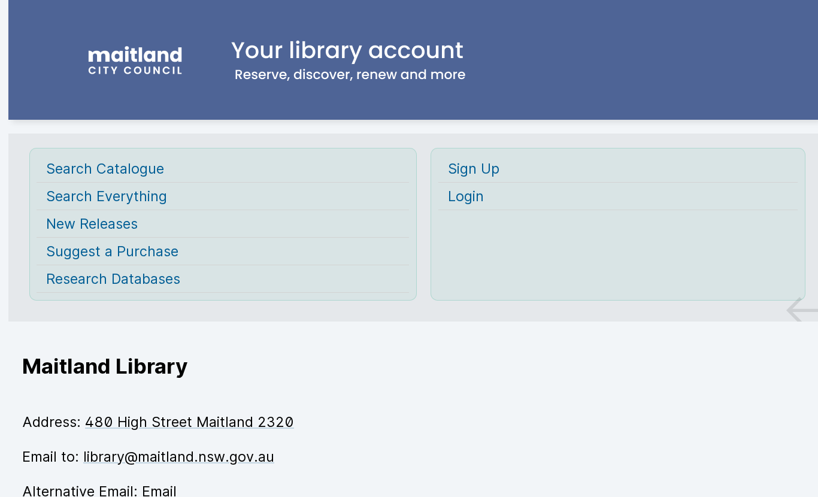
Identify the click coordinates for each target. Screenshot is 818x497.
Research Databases (113, 278)
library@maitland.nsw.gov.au (178, 456)
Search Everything (106, 196)
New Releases (92, 223)
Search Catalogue (105, 168)
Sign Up (473, 168)
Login (466, 196)
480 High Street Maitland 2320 (189, 422)
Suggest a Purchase (112, 251)
